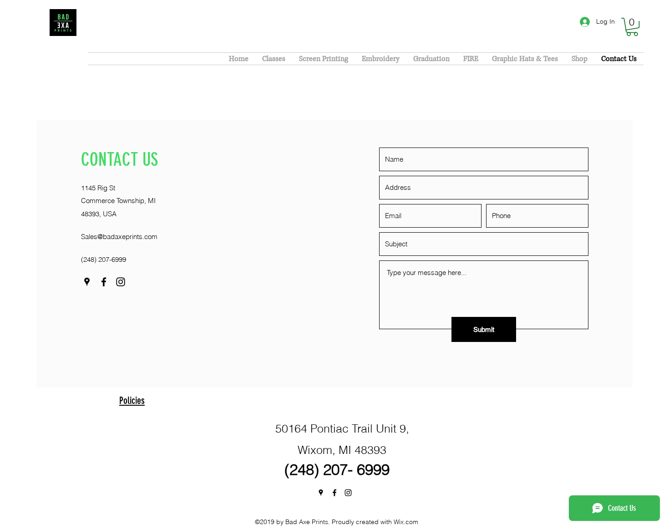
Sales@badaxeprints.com (119, 236)
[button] (632, 27)
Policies (132, 400)
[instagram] (121, 282)
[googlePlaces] (87, 282)
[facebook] (104, 282)
